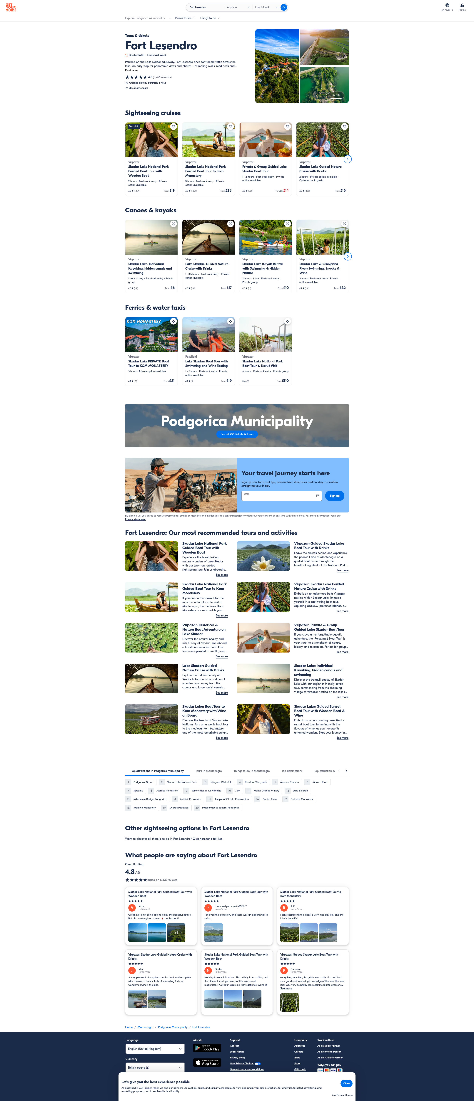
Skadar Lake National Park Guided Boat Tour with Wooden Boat (160, 894)
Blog (297, 1057)
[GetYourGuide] (11, 7)
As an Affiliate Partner (330, 1057)
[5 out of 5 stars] (161, 901)
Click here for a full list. (207, 839)
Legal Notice (237, 1051)
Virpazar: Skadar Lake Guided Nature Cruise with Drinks (160, 956)
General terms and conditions (247, 1069)
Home (129, 1027)
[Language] (447, 5)
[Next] (348, 159)
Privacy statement (135, 519)
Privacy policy (237, 1057)
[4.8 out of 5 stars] (136, 77)
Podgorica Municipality (173, 1027)
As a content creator (329, 1051)
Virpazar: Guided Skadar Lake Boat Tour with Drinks (309, 956)
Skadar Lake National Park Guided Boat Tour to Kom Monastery (310, 894)
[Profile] (462, 5)
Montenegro (145, 1027)
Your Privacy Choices (242, 1063)
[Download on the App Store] (207, 1063)
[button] (151, 159)
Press (297, 1063)
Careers (298, 1051)
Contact (234, 1045)
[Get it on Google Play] (207, 1048)
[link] (151, 159)
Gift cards (300, 1069)
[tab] (157, 771)
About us (299, 1045)
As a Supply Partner (328, 1045)
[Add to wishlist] (173, 126)
